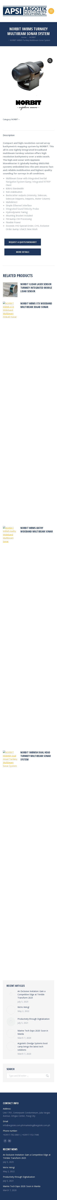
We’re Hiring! (23, 1007)
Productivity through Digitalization (34, 1018)
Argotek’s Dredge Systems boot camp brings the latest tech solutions (33, 1046)
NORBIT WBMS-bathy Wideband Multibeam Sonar (36, 529)
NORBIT (14, 119)
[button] (50, 60)
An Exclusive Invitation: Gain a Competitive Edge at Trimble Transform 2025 (31, 994)
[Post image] (11, 994)
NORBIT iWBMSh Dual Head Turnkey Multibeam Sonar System (35, 756)
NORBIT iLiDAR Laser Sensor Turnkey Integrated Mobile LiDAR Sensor (36, 287)
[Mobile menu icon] (51, 11)
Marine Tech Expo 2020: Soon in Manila (33, 1032)
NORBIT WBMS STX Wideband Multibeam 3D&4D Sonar (36, 305)
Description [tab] (8, 135)
